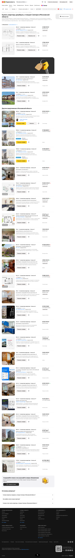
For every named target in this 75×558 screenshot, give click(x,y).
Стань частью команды (19, 541)
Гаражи (57, 513)
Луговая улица (25, 169)
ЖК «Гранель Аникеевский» (21, 340)
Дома (57, 518)
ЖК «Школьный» (19, 186)
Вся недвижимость (5, 541)
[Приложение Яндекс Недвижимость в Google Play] (68, 550)
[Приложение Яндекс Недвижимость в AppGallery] (70, 550)
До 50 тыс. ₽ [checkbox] (15, 67)
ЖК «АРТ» (18, 247)
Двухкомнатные (41, 515)
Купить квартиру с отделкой (43, 535)
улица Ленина (32, 261)
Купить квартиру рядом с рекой (44, 530)
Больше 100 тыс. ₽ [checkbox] (16, 70)
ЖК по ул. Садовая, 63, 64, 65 (21, 30)
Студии (39, 517)
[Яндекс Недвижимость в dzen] (70, 542)
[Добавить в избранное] (38, 35)
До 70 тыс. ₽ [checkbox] (22, 67)
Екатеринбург (4, 517)
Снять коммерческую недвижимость (45, 534)
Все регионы (4, 530)
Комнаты (58, 517)
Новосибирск (4, 515)
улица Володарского (26, 246)
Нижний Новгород (5, 520)
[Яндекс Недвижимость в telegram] (72, 542)
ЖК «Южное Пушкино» (20, 216)
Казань (3, 518)
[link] (71, 2)
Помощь (50, 541)
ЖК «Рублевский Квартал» (21, 372)
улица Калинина (25, 323)
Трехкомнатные (41, 513)
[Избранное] (42, 2)
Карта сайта (56, 541)
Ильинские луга (19, 278)
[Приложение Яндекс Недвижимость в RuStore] (72, 550)
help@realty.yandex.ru (25, 549)
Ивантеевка (22, 520)
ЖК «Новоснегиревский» (21, 114)
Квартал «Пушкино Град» (21, 401)
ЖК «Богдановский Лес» (20, 432)
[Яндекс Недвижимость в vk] (68, 542)
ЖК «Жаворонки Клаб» (20, 309)
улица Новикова (25, 184)
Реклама (12, 541)
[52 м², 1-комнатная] (9, 99)
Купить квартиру (41, 527)
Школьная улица (33, 215)
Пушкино (17, 215)
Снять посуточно (23, 527)
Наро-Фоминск (19, 169)
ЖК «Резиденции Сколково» (21, 133)
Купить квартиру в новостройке (44, 532)
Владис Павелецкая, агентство (23, 120)
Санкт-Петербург (5, 513)
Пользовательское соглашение (31, 541)
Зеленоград (22, 515)
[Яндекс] (71, 555)
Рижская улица (33, 200)
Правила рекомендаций (43, 541)
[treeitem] (5, 5)
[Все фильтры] (3, 9)
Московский (22, 517)
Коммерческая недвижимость (62, 515)
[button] (45, 2)
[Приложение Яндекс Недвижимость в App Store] (66, 550)
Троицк (21, 518)
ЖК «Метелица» (19, 79)
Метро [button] (61, 9)
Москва (21, 513)
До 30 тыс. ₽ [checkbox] (7, 67)
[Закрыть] (72, 9)
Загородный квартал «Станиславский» (23, 463)
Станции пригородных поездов (8, 527)
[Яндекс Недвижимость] (8, 2)
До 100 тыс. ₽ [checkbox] (7, 70)
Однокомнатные (41, 518)
